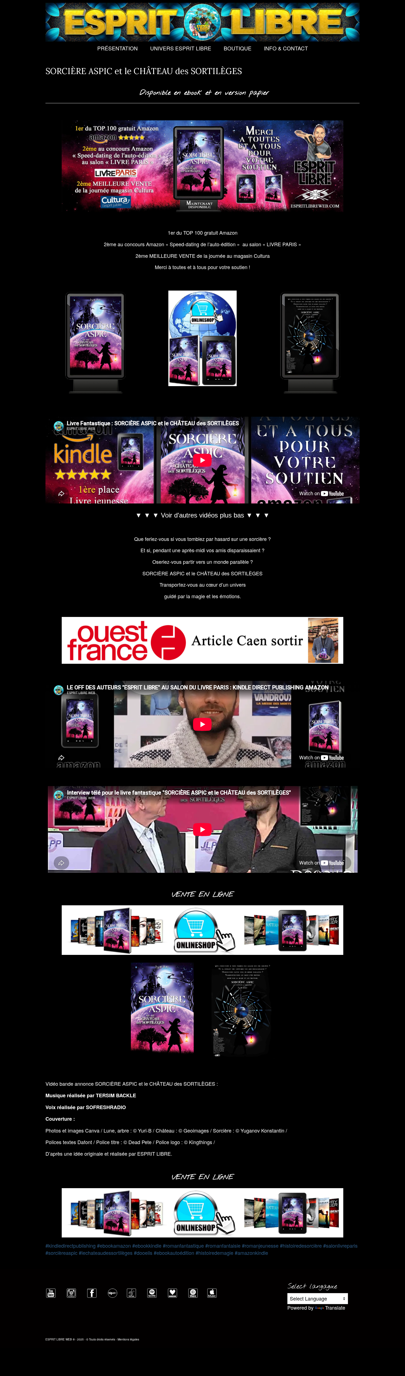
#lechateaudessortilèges (106, 1252)
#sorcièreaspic (61, 1252)
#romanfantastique (183, 1245)
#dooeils (143, 1252)
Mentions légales (128, 1339)
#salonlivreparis (340, 1245)
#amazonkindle (251, 1252)
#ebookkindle (146, 1245)
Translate (335, 1307)
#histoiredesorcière (301, 1245)
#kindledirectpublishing (70, 1245)
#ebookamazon (114, 1245)
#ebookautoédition (174, 1252)
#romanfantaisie (223, 1245)
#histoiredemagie (214, 1252)
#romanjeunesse (260, 1245)
